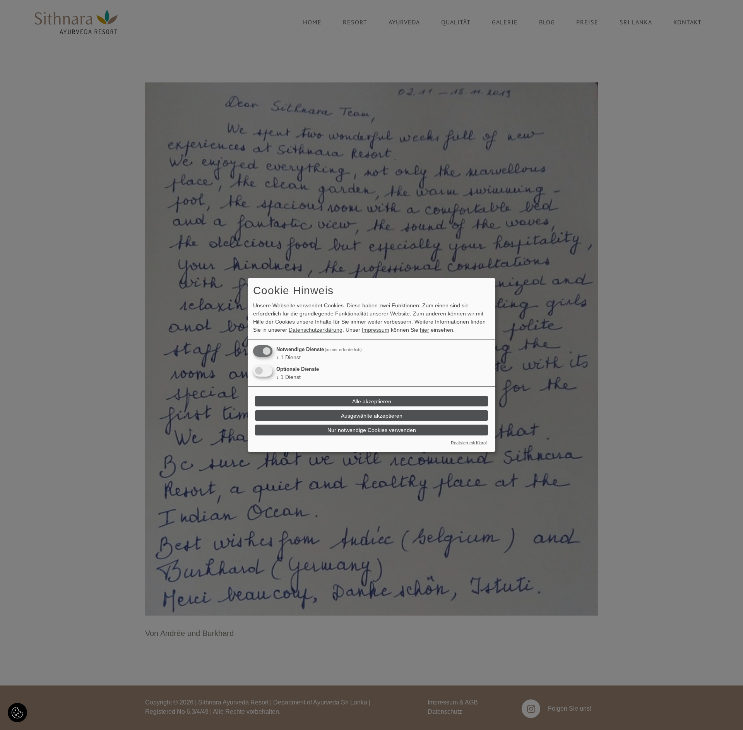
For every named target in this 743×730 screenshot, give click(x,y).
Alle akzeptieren (371, 401)
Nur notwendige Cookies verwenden (371, 430)
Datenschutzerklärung (315, 330)
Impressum (375, 330)
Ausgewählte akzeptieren (371, 416)
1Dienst (288, 357)
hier (424, 330)
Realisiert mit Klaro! (469, 442)
